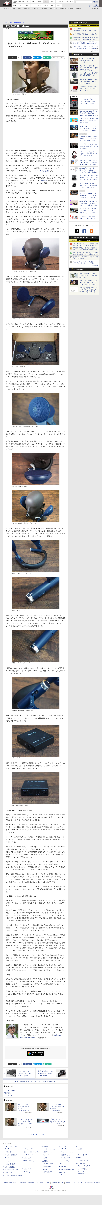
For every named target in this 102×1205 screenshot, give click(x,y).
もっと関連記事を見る (35, 1134)
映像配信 (44, 8)
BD (51, 8)
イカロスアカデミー (66, 1161)
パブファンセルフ (83, 1160)
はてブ (38, 57)
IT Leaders (7, 1158)
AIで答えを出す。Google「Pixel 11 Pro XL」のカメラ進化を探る (88, 275)
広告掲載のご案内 (33, 1182)
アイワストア (9, 1095)
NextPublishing (26, 1172)
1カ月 (95, 25)
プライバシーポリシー (57, 1182)
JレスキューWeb (65, 1158)
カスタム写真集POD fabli (85, 1169)
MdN (60, 1164)
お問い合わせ (22, 1182)
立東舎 (45, 1158)
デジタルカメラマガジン (11, 1169)
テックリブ (62, 1172)
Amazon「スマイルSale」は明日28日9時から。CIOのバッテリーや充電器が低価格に (88, 203)
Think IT (7, 1149)
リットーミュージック (49, 1149)
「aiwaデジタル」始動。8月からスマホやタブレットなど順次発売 (57, 1121)
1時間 (73, 25)
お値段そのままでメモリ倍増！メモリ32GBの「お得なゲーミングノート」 (88, 88)
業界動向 (62, 8)
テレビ (5, 8)
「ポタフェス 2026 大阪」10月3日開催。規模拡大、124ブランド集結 (88, 120)
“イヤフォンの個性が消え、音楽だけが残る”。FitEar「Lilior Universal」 (88, 61)
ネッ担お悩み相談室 (10, 1164)
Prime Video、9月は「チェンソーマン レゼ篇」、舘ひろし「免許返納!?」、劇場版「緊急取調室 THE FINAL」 (85, 34)
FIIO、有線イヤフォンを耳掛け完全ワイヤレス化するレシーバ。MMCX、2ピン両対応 (88, 177)
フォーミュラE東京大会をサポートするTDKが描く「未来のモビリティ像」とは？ (88, 68)
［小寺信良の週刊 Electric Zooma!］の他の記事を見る (35, 1081)
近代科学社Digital (48, 1172)
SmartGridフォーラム (27, 1149)
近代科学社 (45, 1169)
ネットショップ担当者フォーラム (31, 1152)
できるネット (8, 1172)
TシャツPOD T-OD (49, 1155)
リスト (19, 57)
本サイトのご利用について (9, 1182)
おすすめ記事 (78, 269)
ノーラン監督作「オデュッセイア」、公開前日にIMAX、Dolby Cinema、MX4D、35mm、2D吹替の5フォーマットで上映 (88, 103)
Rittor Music (45, 1146)
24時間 (80, 25)
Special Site (78, 54)
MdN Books (64, 1166)
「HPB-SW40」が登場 (41, 171)
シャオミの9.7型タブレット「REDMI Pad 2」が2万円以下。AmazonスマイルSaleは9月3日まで (85, 43)
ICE (77, 1146)
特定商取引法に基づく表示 (92, 1182)
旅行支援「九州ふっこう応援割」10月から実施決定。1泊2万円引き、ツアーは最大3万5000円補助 (85, 254)
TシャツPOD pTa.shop (84, 1166)
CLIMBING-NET (48, 1166)
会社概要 (68, 1182)
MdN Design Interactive (67, 1169)
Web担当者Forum (9, 1152)
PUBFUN (78, 1158)
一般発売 (44, 180)
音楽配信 (78, 8)
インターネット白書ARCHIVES (13, 1175)
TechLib (63, 1175)
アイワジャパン (9, 1090)
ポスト (14, 57)
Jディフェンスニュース (67, 1152)
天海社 (80, 1149)
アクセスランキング (80, 23)
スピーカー (70, 8)
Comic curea (81, 1152)
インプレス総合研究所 (11, 1155)
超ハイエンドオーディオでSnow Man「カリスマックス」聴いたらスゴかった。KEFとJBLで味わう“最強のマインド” (85, 48)
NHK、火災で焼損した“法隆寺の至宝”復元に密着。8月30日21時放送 (88, 146)
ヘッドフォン (36, 8)
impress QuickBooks (83, 1155)
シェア (28, 57)
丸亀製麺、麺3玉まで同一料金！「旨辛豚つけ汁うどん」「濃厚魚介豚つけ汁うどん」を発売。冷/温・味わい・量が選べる (85, 249)
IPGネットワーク (81, 1163)
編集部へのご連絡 (44, 1182)
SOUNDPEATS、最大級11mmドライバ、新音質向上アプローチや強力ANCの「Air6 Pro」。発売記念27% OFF (88, 187)
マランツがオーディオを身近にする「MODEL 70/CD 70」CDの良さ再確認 (88, 81)
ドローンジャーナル (10, 1161)
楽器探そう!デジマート (50, 1152)
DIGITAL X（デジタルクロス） (30, 1161)
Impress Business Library (28, 1155)
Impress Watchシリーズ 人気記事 (85, 237)
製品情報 (7, 1093)
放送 (55, 8)
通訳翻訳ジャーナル (66, 1155)
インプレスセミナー (27, 1158)
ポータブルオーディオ (24, 8)
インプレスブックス (27, 1169)
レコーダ (12, 8)
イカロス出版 (62, 1146)
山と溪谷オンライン (49, 1163)
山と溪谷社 (45, 1161)
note (48, 57)
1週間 (88, 25)
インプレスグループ (77, 1182)
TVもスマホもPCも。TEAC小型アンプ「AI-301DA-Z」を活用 (24, 1073)
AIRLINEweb (64, 1149)
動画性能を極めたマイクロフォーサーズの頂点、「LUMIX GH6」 (45, 1073)
